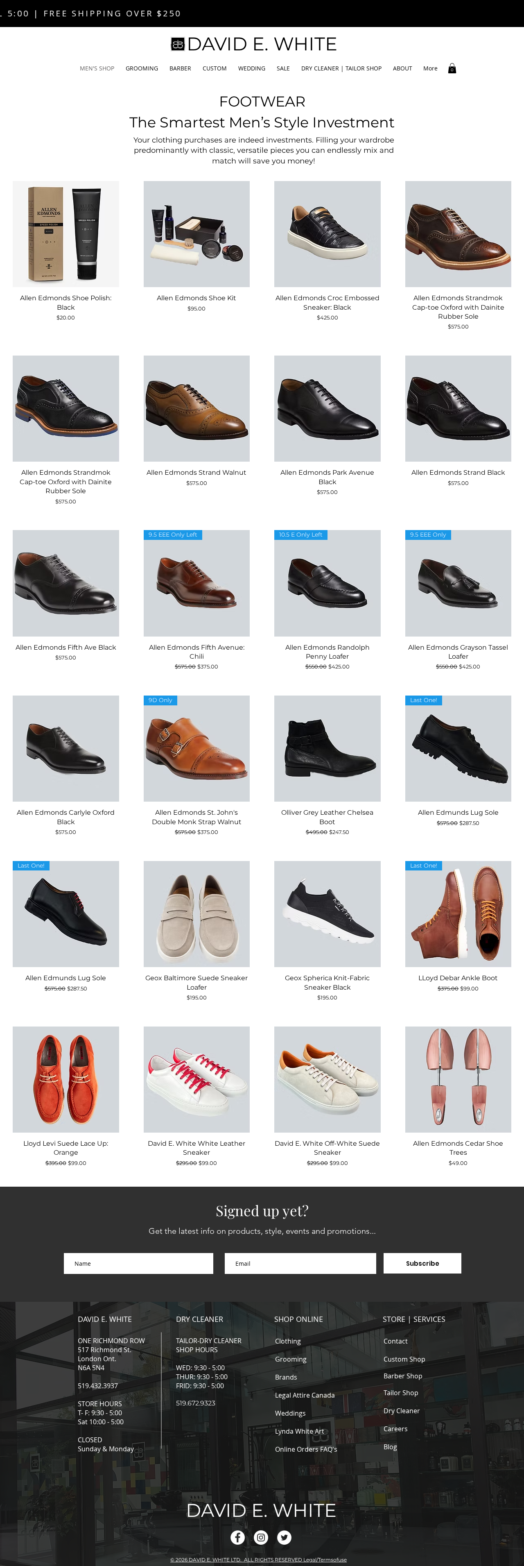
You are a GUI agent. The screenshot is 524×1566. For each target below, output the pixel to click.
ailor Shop (403, 1392)
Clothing (288, 1341)
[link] (452, 68)
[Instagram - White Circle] (261, 1537)
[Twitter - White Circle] (284, 1537)
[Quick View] (66, 234)
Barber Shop (403, 1375)
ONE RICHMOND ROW (111, 1340)
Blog (390, 1446)
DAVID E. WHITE (105, 1319)
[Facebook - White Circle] (237, 1537)
